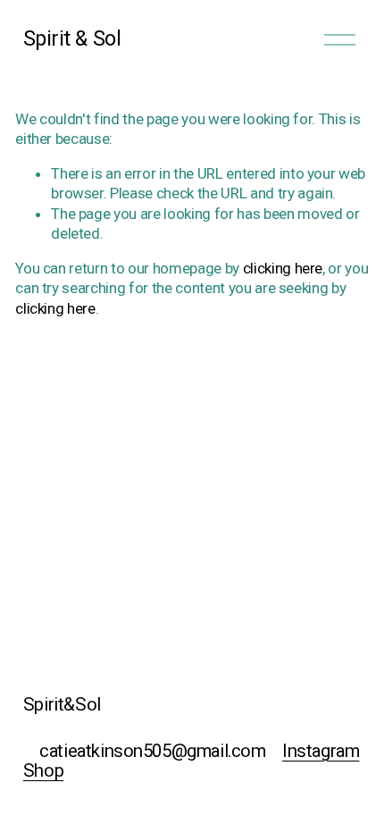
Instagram (320, 751)
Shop (43, 770)
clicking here (283, 268)
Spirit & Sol (72, 38)
